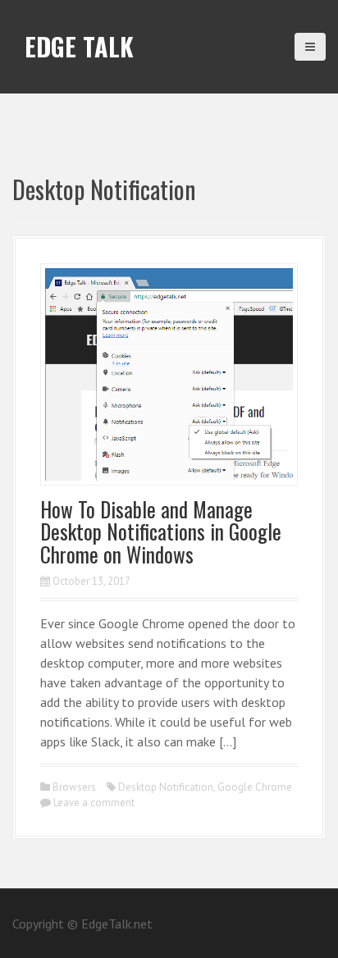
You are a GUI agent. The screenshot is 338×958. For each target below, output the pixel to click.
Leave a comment (94, 803)
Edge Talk (79, 46)
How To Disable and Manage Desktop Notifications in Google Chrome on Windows (160, 531)
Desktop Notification (165, 787)
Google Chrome (254, 787)
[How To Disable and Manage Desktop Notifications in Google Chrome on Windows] (169, 372)
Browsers (74, 787)
